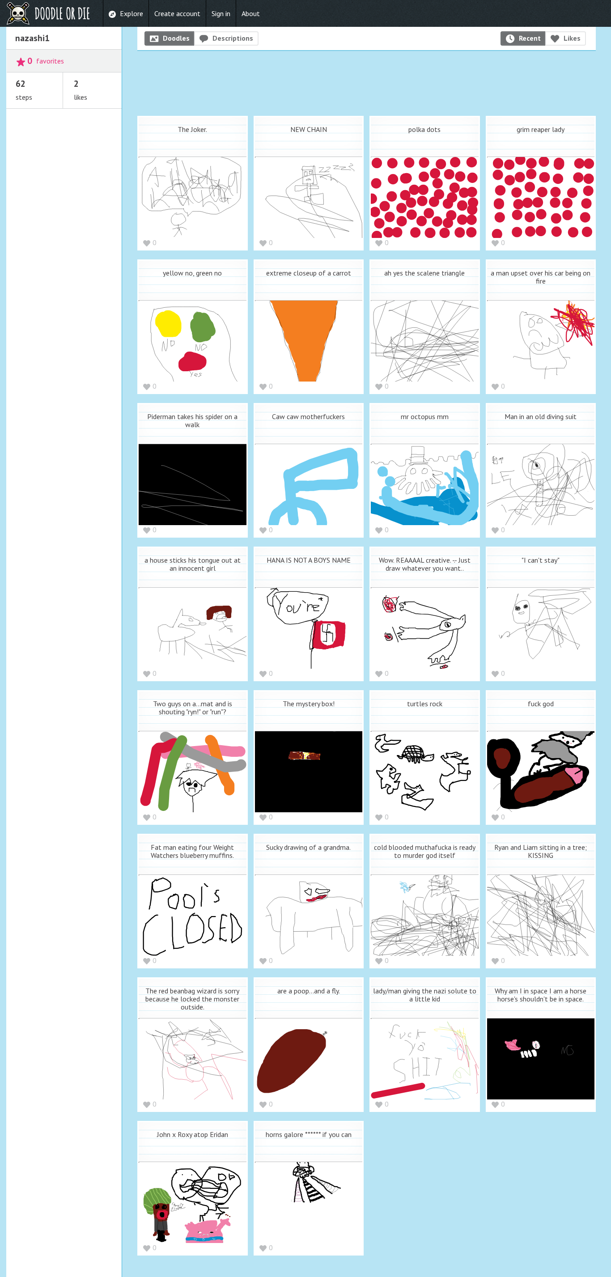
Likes (572, 38)
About (251, 13)
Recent (530, 38)
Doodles (176, 38)
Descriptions (232, 38)
